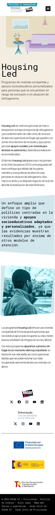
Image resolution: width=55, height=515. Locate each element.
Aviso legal (24, 502)
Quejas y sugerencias (14, 506)
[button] (48, 8)
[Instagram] (28, 403)
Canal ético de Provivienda (31, 509)
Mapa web (39, 502)
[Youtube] (36, 403)
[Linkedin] (43, 403)
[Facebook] (21, 403)
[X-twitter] (13, 403)
